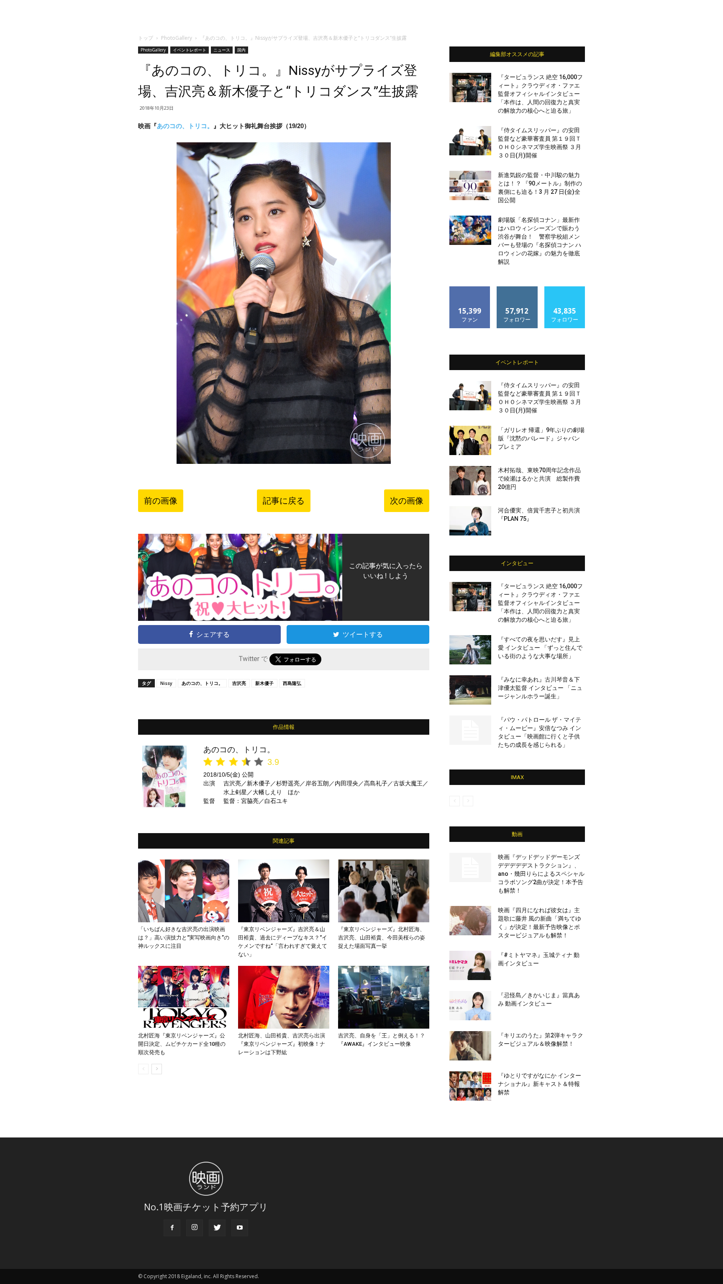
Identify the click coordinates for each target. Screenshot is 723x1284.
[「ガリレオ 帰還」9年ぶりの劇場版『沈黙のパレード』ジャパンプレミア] (470, 440)
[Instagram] (194, 1228)
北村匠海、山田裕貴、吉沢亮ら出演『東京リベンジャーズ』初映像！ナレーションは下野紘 (281, 1043)
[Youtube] (239, 1228)
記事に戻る (284, 500)
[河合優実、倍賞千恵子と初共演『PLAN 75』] (470, 520)
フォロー (517, 289)
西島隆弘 (292, 683)
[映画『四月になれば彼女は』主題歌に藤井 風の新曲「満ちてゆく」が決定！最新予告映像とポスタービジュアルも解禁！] (470, 920)
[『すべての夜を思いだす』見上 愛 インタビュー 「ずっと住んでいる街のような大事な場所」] (470, 649)
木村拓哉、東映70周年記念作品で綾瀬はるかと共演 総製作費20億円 (539, 478)
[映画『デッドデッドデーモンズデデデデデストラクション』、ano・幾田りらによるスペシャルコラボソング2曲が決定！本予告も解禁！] (470, 867)
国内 (241, 50)
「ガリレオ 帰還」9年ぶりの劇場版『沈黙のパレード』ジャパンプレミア (541, 438)
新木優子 (264, 683)
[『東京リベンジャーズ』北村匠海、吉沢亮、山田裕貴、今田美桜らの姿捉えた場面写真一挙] (383, 890)
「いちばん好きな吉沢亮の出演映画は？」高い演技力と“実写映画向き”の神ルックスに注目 (183, 937)
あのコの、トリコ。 (185, 125)
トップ (145, 37)
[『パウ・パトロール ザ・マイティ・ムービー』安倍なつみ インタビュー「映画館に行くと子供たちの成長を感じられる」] (470, 730)
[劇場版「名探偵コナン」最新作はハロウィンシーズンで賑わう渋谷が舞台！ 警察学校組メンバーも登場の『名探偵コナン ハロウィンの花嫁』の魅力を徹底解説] (470, 230)
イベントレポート (189, 50)
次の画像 (406, 500)
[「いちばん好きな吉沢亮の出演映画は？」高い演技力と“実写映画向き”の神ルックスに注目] (183, 890)
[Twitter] (217, 1228)
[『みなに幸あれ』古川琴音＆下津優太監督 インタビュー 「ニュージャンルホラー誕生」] (470, 690)
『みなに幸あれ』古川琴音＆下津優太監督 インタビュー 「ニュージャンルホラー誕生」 (540, 688)
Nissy (166, 683)
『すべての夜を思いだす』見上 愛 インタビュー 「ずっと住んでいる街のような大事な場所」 (540, 647)
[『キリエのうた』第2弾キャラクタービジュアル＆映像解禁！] (470, 1045)
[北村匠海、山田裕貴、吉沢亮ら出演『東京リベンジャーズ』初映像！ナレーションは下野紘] (283, 997)
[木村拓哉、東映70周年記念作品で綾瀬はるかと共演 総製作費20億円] (470, 480)
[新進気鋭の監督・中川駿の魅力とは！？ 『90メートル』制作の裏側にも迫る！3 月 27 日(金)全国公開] (470, 185)
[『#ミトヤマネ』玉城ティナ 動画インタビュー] (470, 965)
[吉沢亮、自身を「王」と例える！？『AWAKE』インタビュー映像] (383, 997)
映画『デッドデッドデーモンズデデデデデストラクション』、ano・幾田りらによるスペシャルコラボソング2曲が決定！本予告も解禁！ (541, 874)
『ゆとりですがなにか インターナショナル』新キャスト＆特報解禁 (539, 1084)
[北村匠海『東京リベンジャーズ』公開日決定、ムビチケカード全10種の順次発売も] (183, 997)
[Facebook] (172, 1228)
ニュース (221, 50)
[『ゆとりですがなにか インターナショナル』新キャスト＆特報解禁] (470, 1086)
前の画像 (160, 500)
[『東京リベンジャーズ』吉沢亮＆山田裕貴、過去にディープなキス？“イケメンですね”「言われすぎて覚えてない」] (283, 890)
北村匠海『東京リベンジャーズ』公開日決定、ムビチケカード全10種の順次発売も (182, 1043)
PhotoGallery (176, 37)
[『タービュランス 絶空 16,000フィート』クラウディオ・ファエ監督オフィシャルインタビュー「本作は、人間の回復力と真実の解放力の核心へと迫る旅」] (470, 87)
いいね (470, 289)
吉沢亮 (239, 683)
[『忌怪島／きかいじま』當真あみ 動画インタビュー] (470, 1005)
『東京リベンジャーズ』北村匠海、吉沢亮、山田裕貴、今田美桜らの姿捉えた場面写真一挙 (381, 937)
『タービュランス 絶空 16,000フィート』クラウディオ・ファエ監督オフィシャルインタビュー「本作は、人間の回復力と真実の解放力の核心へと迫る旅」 (540, 94)
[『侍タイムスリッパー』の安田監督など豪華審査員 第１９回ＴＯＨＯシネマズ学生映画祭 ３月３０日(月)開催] (470, 140)
